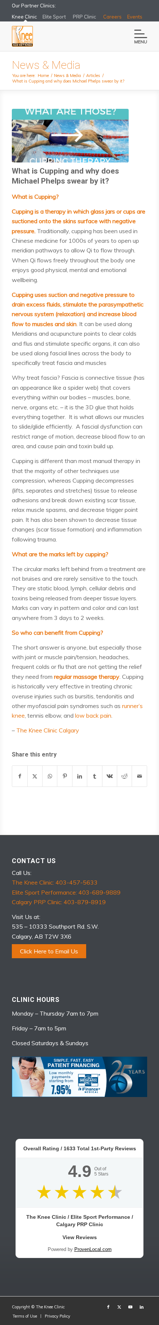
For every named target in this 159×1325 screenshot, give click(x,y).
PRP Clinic (84, 17)
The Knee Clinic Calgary (47, 730)
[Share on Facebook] (19, 776)
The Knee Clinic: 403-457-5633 (55, 882)
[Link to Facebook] (108, 1307)
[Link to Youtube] (130, 1307)
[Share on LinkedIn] (79, 776)
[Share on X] (35, 776)
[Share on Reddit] (124, 776)
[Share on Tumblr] (94, 776)
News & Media (46, 64)
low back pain (93, 715)
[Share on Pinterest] (64, 776)
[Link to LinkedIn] (141, 1307)
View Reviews (79, 1237)
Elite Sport (54, 17)
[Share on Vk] (109, 776)
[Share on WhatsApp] (50, 776)
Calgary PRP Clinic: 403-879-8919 (59, 902)
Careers (112, 17)
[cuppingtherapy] (70, 135)
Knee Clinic (24, 17)
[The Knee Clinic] (66, 36)
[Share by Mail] (139, 776)
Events (134, 17)
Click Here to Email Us (49, 951)
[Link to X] (119, 1307)
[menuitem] (137, 36)
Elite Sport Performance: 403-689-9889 (66, 892)
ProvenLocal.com (93, 1249)
